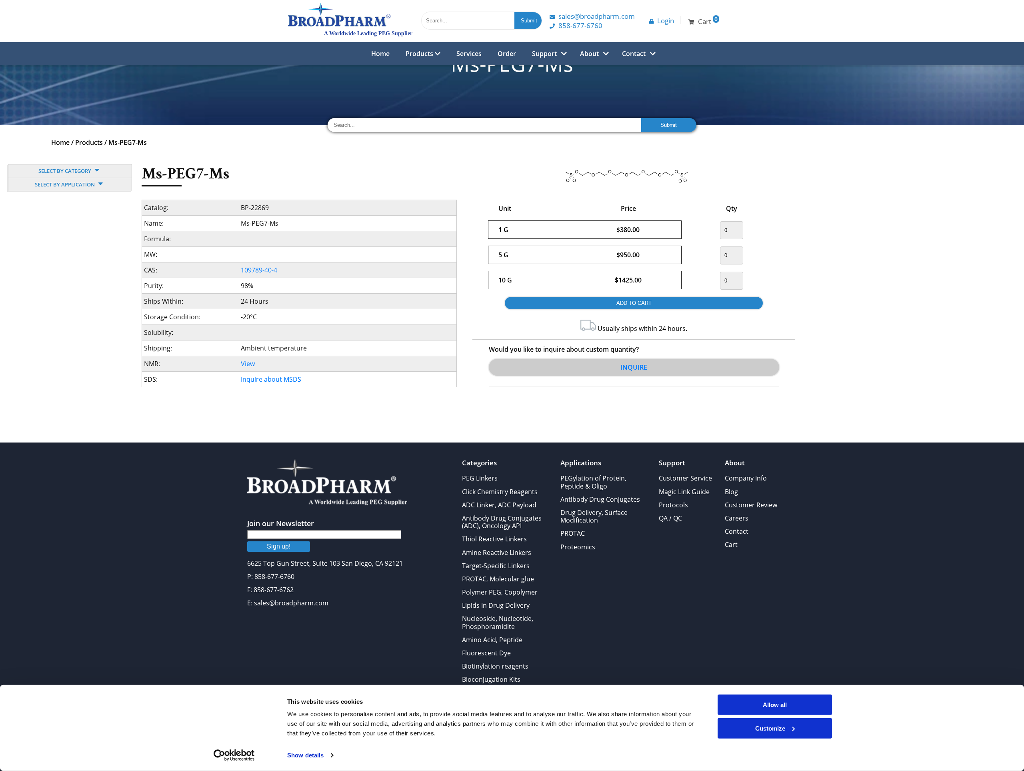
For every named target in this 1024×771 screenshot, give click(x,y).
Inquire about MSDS (271, 379)
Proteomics (577, 547)
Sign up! (278, 546)
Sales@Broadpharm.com (596, 16)
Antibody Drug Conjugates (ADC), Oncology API (502, 522)
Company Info (746, 478)
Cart (731, 544)
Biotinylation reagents (495, 666)
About (589, 53)
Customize (770, 728)
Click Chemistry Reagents (500, 491)
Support (544, 53)
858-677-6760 (580, 25)
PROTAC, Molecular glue (498, 579)
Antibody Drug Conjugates (600, 499)
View (248, 363)
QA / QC (670, 518)
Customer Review (751, 505)
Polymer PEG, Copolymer (500, 592)
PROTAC (572, 533)
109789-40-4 (259, 270)
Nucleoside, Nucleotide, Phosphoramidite (497, 622)
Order (507, 53)
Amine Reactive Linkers (496, 552)
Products (420, 53)
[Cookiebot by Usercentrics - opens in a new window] (234, 755)
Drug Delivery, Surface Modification (594, 516)
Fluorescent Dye (486, 653)
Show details (305, 755)
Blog (731, 491)
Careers (736, 518)
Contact (634, 53)
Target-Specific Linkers (496, 565)
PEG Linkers (480, 478)
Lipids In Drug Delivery (496, 605)
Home (380, 53)
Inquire (633, 367)
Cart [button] (708, 20)
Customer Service (685, 478)
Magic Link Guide (684, 491)
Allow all (775, 704)
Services (469, 53)
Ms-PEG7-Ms (127, 142)
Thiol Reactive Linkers (494, 539)
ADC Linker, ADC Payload (499, 505)
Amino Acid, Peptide (492, 639)
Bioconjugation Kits (491, 679)
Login (665, 20)
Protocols (673, 505)
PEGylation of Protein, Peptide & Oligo (593, 482)
